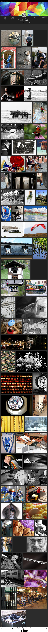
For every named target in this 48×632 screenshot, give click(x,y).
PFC (35, 17)
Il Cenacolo (26, 20)
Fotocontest (4, 1)
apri (11, 38)
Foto (22, 22)
